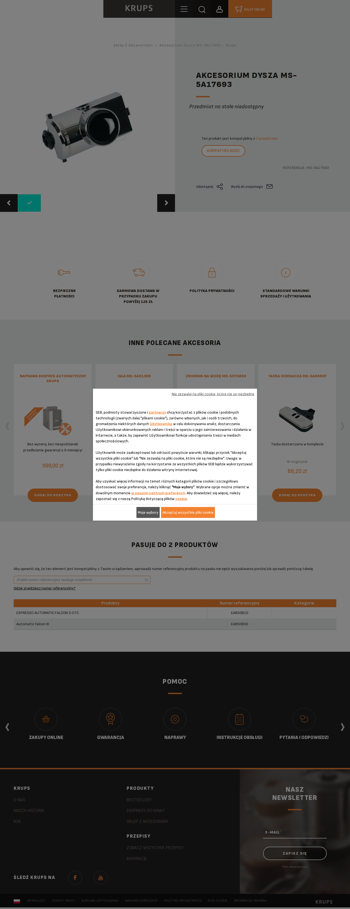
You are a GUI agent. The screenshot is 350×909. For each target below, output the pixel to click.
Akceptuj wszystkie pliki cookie (188, 512)
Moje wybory (148, 512)
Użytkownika (161, 423)
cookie (181, 498)
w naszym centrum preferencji (158, 492)
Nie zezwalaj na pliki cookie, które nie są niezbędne (213, 394)
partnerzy (157, 412)
